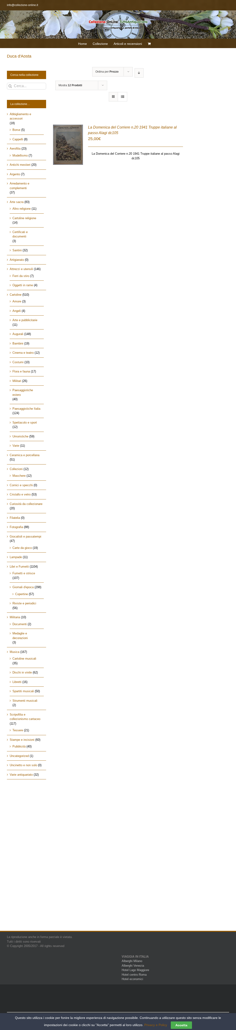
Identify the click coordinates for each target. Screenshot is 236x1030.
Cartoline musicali (24, 658)
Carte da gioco (22, 548)
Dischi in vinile (22, 672)
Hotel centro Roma (134, 974)
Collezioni (16, 469)
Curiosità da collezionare (26, 504)
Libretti (16, 682)
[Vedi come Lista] (122, 96)
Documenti (19, 624)
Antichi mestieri (20, 164)
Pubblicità (19, 746)
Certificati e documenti (20, 234)
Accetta (181, 1025)
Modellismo (20, 155)
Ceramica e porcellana (24, 455)
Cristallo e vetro (20, 494)
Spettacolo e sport (24, 422)
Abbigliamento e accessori (20, 116)
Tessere (17, 730)
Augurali (17, 334)
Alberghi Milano (132, 961)
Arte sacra (17, 202)
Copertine (21, 594)
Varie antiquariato (21, 774)
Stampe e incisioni (22, 739)
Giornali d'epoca (23, 587)
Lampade (16, 557)
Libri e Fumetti (19, 566)
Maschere (19, 475)
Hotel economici (132, 979)
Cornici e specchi (21, 485)
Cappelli (17, 139)
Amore (16, 301)
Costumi (18, 362)
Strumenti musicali (24, 700)
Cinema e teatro (23, 352)
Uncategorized (19, 756)
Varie (15, 445)
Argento (15, 174)
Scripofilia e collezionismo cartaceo (25, 717)
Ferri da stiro (20, 276)
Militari (16, 381)
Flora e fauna (21, 371)
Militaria (15, 617)
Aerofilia (15, 148)
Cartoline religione (24, 218)
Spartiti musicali (23, 691)
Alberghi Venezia (133, 965)
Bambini (17, 343)
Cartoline (15, 294)
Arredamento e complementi (19, 186)
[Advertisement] (26, 859)
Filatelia (15, 518)
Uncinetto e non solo (23, 765)
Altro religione (21, 208)
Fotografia (16, 527)
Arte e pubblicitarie (24, 320)
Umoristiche (20, 436)
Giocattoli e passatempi (25, 536)
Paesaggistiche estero (22, 392)
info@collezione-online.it (22, 5)
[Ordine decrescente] (139, 73)
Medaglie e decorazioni (20, 636)
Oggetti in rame (22, 285)
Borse (16, 130)
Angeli (16, 311)
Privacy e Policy (155, 1025)
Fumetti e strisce (23, 573)
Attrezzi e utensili (21, 269)
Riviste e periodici (24, 603)
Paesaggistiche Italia (26, 408)
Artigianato (17, 259)
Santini (17, 250)
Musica (14, 652)
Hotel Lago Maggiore (135, 970)
